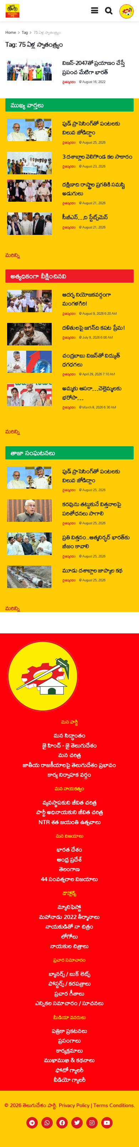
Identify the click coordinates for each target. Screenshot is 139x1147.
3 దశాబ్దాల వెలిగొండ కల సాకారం (97, 156)
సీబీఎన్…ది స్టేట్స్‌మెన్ (85, 217)
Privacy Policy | (76, 1105)
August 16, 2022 (93, 81)
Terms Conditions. (114, 1105)
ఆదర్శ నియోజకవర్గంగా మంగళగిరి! (86, 298)
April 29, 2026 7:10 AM (98, 374)
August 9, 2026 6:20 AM (99, 313)
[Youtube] (107, 1122)
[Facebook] (62, 1122)
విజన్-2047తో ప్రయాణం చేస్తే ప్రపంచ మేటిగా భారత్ (93, 67)
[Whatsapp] (47, 1122)
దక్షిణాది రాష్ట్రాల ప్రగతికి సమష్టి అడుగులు (93, 188)
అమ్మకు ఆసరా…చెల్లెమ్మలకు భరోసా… (91, 392)
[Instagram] (92, 1122)
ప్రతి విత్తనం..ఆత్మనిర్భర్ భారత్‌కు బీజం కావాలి (96, 541)
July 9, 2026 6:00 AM (97, 337)
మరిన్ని (12, 255)
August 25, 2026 (93, 142)
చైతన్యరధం (69, 81)
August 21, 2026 (93, 203)
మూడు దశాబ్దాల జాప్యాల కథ (92, 570)
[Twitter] (77, 1122)
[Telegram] (32, 1122)
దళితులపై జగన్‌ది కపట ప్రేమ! (93, 327)
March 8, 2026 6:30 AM (99, 407)
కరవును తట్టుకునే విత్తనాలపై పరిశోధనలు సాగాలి (91, 508)
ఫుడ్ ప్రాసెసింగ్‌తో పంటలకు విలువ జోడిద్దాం (91, 127)
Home (10, 32)
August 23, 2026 (93, 166)
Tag (25, 32)
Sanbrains (124, 1139)
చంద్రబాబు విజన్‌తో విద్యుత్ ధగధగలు (91, 359)
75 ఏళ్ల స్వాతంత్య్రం (47, 32)
